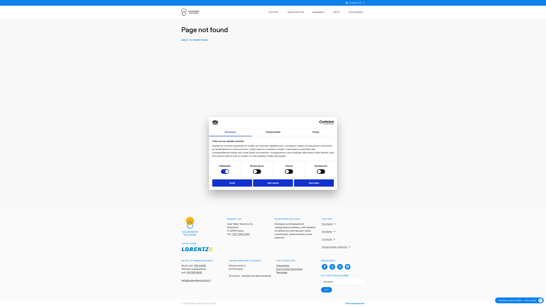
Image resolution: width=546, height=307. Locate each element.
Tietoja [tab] (315, 132)
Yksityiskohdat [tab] (273, 132)
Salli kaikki (314, 183)
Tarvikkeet (327, 231)
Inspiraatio (318, 12)
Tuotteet (273, 12)
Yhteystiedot (355, 12)
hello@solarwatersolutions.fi (196, 280)
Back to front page (194, 40)
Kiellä (232, 183)
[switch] (257, 171)
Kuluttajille (327, 224)
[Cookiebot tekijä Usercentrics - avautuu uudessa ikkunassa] (321, 122)
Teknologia (281, 272)
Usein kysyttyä (296, 12)
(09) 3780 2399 (241, 234)
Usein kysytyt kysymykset (289, 269)
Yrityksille (327, 239)
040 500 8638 (194, 272)
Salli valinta (273, 183)
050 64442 (200, 265)
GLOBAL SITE (355, 3)
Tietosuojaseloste (355, 303)
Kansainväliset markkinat (334, 247)
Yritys (336, 12)
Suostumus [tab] (230, 132)
